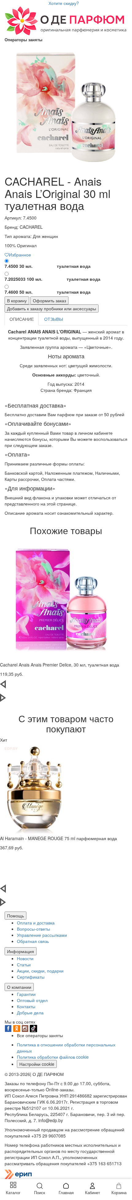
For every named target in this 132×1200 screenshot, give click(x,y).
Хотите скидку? (64, 3)
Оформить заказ (49, 300)
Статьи (24, 964)
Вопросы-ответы (33, 929)
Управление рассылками (42, 935)
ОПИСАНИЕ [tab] (22, 319)
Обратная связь (33, 941)
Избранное (20, 255)
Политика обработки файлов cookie (53, 1057)
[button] (61, 687)
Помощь (15, 915)
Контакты (26, 1006)
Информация (20, 951)
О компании (19, 987)
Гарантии (26, 994)
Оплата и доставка (36, 923)
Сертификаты (31, 977)
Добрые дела (30, 1012)
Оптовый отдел (32, 1000)
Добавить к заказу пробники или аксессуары (51, 308)
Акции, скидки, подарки (40, 971)
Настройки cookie (36, 1064)
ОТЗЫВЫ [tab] (53, 319)
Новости (25, 958)
